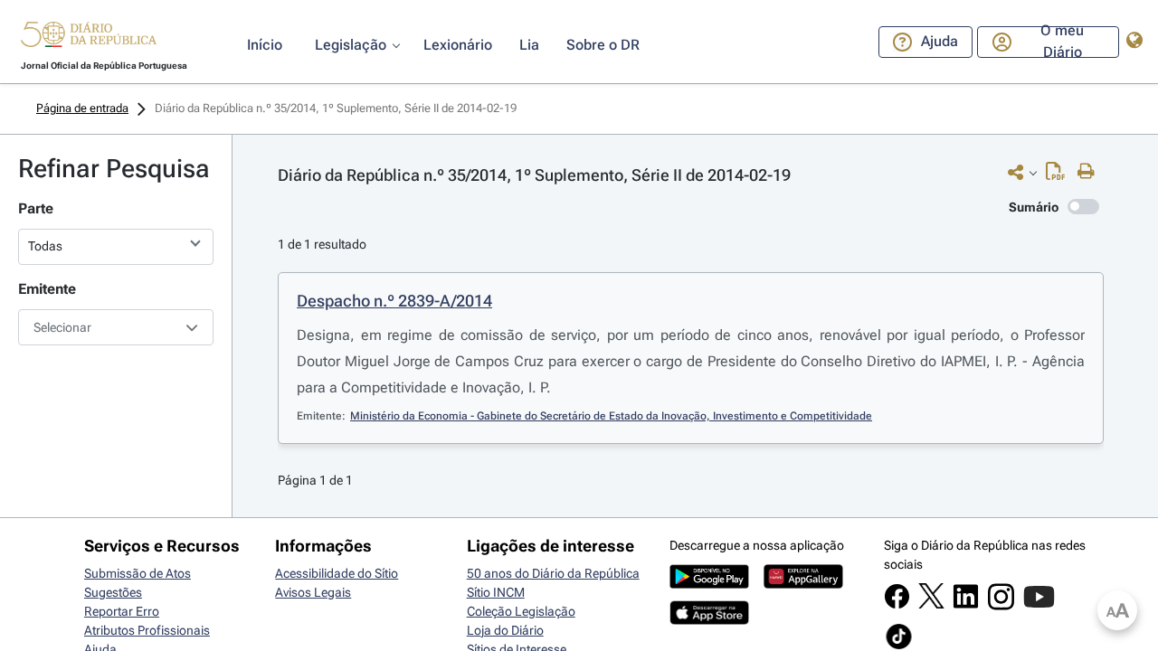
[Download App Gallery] (803, 584)
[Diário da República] (89, 38)
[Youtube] (1039, 606)
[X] (931, 604)
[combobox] (116, 327)
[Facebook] (897, 605)
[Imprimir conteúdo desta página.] (1090, 172)
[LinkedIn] (966, 605)
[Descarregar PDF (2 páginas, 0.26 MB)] (1060, 175)
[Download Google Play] (709, 584)
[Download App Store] (709, 620)
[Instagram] (1001, 606)
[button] (89, 37)
